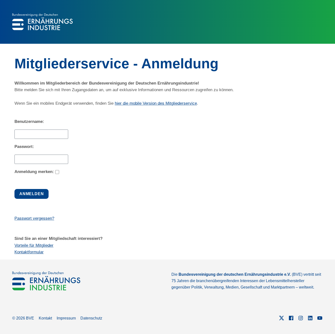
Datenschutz (91, 318)
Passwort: (24, 146)
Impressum (66, 318)
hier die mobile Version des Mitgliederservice (156, 103)
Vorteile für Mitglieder (33, 245)
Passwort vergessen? (34, 218)
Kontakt (45, 318)
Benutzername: (29, 121)
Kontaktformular (29, 252)
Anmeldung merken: (34, 171)
